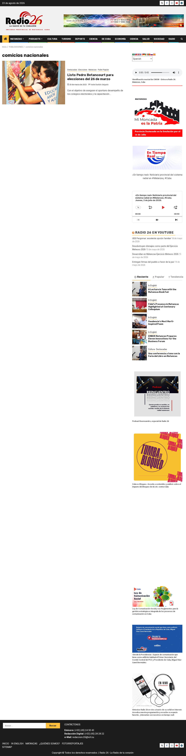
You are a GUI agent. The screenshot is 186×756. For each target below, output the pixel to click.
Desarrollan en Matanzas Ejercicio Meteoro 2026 (155, 254)
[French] (141, 54)
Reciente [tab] (142, 276)
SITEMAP (7, 747)
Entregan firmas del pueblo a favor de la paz (153, 262)
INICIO (5, 743)
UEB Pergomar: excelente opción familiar (151, 238)
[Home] (5, 39)
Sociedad (159, 39)
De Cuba (106, 39)
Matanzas (16, 39)
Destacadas (72, 70)
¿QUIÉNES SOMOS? (49, 743)
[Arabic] (133, 54)
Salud (146, 39)
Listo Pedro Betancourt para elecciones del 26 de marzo (90, 77)
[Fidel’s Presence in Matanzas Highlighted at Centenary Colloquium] (139, 305)
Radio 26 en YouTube (154, 232)
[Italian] (146, 54)
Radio (172, 39)
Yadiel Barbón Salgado (99, 85)
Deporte (80, 39)
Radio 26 (104, 752)
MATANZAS (31, 743)
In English (152, 285)
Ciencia (93, 39)
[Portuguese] (149, 54)
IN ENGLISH (17, 743)
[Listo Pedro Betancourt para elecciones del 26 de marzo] (33, 82)
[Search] (182, 39)
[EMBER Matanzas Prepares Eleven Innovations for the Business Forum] (139, 337)
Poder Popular (103, 70)
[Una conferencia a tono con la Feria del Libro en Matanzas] (139, 353)
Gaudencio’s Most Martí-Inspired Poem (161, 322)
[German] (144, 54)
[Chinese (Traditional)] (136, 54)
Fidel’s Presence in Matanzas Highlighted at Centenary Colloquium (163, 307)
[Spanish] (154, 54)
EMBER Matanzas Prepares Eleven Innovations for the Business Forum (162, 339)
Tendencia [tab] (176, 276)
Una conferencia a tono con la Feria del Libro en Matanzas (164, 354)
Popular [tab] (159, 276)
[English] (138, 54)
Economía (120, 39)
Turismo (66, 39)
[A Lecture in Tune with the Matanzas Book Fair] (139, 289)
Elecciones (82, 70)
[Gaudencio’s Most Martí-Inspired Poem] (139, 321)
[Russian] (152, 54)
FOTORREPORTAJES (72, 743)
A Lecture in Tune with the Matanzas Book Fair (162, 290)
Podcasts (34, 39)
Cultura (52, 39)
